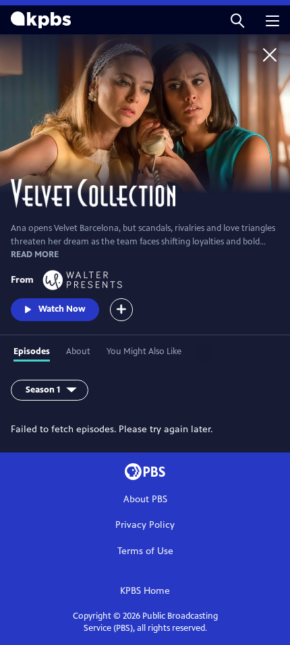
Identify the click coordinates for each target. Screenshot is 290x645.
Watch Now (62, 309)
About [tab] (78, 351)
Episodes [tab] (31, 351)
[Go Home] (270, 54)
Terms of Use (145, 551)
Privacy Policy (145, 525)
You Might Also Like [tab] (144, 351)
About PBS (145, 499)
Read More (35, 254)
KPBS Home (145, 591)
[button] (237, 19)
